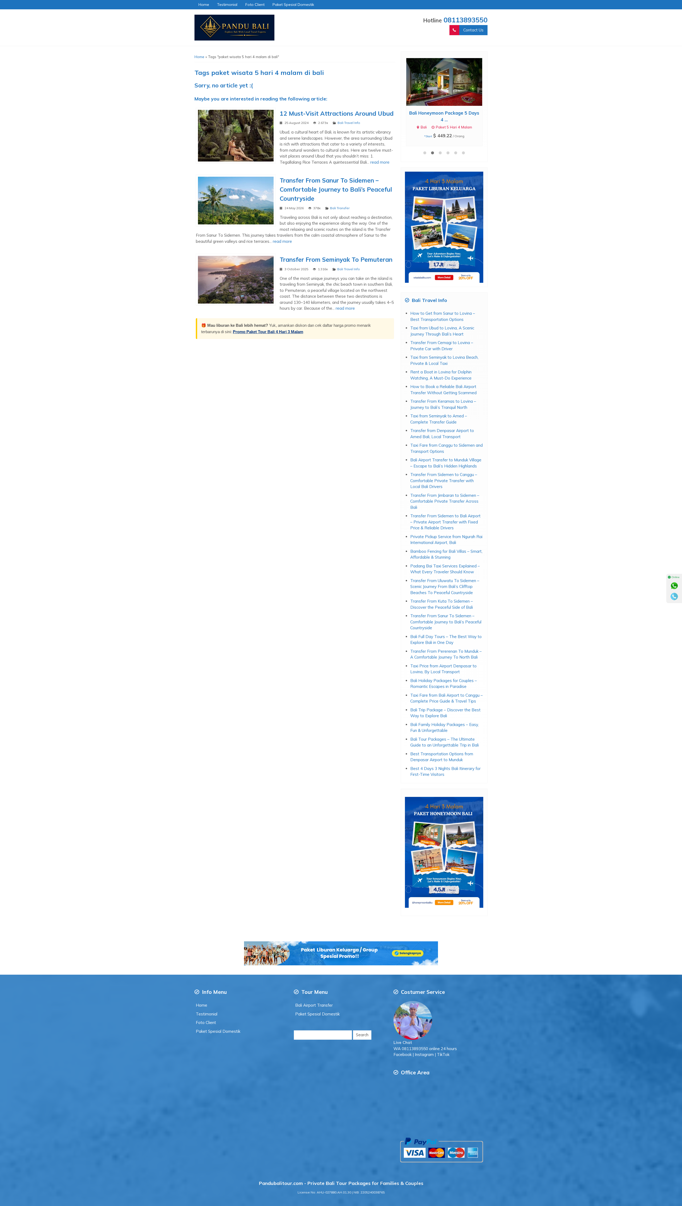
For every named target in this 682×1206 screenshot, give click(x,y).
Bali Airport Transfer (314, 998)
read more (379, 162)
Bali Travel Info (349, 123)
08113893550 (466, 19)
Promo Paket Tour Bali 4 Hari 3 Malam (268, 331)
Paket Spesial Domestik (293, 4)
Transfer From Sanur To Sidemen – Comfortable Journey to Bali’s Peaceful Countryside (336, 189)
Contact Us (473, 30)
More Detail (449, 81)
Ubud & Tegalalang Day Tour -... (444, 113)
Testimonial (227, 4)
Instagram (424, 1047)
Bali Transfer (340, 208)
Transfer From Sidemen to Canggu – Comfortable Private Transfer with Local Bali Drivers (443, 473)
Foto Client (255, 4)
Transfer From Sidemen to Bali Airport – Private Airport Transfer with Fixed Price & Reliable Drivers (445, 515)
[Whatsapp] (674, 586)
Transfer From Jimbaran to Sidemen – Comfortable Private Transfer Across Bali (444, 494)
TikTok (443, 1047)
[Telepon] (674, 596)
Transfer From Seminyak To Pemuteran (336, 259)
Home (203, 4)
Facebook (402, 1047)
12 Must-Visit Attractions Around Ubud (336, 113)
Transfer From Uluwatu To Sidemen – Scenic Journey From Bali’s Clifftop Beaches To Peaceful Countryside (444, 579)
